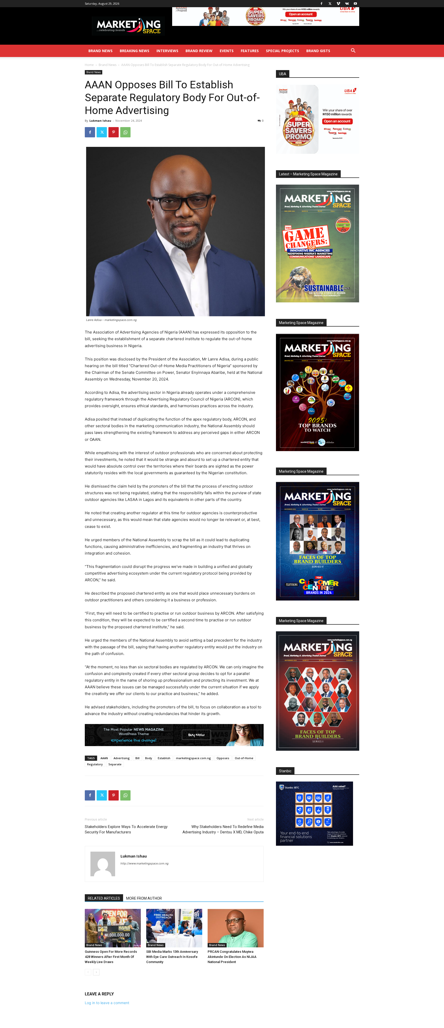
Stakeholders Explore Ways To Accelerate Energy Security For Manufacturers (126, 829)
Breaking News (134, 50)
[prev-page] (88, 972)
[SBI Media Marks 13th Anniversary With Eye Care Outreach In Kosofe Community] (174, 928)
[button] (353, 51)
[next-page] (96, 972)
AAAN (104, 758)
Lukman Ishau (100, 120)
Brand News (100, 50)
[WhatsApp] (125, 132)
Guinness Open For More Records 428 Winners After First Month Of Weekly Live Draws (111, 957)
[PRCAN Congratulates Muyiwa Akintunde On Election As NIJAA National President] (236, 928)
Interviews (167, 50)
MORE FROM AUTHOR (144, 898)
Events (227, 50)
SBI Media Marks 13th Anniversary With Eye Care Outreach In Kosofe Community (172, 957)
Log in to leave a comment (107, 1003)
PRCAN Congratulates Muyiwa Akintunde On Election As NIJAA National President (232, 957)
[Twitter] (330, 3)
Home (89, 65)
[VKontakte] (347, 3)
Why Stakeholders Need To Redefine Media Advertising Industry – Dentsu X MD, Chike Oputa (223, 829)
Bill (137, 758)
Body (148, 758)
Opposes (223, 758)
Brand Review (199, 50)
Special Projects (282, 50)
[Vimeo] (338, 3)
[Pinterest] (113, 132)
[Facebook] (321, 3)
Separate (115, 764)
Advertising (122, 758)
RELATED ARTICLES (104, 898)
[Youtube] (355, 3)
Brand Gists (318, 50)
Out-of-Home (244, 758)
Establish (164, 758)
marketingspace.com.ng (193, 758)
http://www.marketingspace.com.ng (145, 863)
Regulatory (95, 764)
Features (250, 50)
